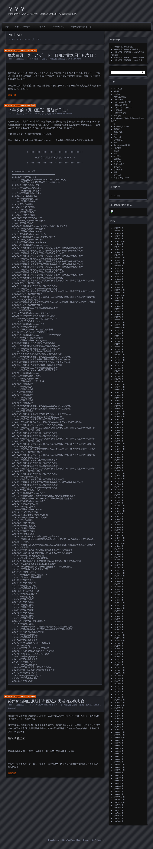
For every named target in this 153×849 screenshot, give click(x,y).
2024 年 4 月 (119, 279)
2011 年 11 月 (119, 670)
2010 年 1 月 (119, 730)
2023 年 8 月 (119, 301)
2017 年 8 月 (119, 484)
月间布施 (117, 148)
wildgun (17, 50)
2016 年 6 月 (119, 522)
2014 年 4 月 (119, 592)
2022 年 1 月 (119, 352)
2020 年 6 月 (119, 395)
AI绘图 (116, 91)
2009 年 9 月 (119, 740)
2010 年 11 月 (119, 703)
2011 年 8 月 (119, 678)
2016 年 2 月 (119, 533)
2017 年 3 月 (119, 498)
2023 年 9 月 (119, 298)
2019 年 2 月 (119, 438)
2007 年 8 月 (119, 808)
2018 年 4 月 (119, 463)
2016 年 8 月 (119, 517)
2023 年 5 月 (119, 309)
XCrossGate (46, 705)
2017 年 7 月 (119, 487)
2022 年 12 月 (119, 322)
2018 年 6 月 (119, 457)
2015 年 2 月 (119, 565)
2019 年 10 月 (119, 417)
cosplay (117, 94)
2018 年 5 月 (119, 460)
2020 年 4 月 (119, 401)
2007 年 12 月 (119, 797)
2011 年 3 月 (119, 692)
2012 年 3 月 (119, 659)
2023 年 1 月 (119, 320)
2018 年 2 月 (119, 468)
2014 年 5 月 (119, 589)
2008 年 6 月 (119, 781)
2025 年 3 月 (119, 250)
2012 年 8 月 (119, 646)
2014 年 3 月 (119, 595)
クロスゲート (37, 59)
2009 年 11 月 (119, 735)
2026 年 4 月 (119, 236)
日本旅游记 (118, 140)
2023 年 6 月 (119, 306)
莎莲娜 (74, 705)
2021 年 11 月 (119, 357)
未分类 (116, 151)
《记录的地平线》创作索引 (81, 26)
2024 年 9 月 (119, 266)
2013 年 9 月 (119, 611)
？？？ (17, 8)
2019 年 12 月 (119, 411)
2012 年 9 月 (119, 643)
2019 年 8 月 (119, 422)
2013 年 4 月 (119, 624)
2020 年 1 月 (119, 409)
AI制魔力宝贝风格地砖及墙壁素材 (127, 49)
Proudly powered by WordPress (61, 840)
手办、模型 (118, 132)
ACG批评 (117, 196)
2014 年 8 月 (119, 581)
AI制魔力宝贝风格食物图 (123, 47)
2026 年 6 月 (119, 233)
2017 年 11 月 (119, 476)
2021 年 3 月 (119, 376)
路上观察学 (118, 170)
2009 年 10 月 (119, 738)
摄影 (115, 134)
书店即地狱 (118, 110)
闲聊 (115, 172)
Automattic (99, 840)
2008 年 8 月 (119, 775)
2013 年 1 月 (119, 632)
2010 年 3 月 (119, 724)
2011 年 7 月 (119, 681)
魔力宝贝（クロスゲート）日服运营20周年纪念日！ (52, 55)
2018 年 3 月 (119, 465)
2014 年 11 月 (119, 573)
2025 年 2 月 (119, 252)
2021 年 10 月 (119, 360)
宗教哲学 (117, 129)
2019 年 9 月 (119, 419)
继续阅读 (12, 95)
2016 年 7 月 (119, 519)
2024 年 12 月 (119, 258)
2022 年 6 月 (119, 339)
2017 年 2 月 (119, 500)
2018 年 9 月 (119, 452)
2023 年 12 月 (119, 290)
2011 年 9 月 (119, 676)
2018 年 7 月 (119, 454)
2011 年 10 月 (119, 673)
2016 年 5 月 (119, 525)
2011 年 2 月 (119, 694)
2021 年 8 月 (119, 363)
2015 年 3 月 (119, 562)
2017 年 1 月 (119, 503)
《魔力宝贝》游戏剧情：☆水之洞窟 (128, 60)
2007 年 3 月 (119, 821)
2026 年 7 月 (119, 231)
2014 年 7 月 (119, 584)
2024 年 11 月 (119, 260)
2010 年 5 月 (119, 719)
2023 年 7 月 (119, 303)
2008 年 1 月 (119, 794)
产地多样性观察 (120, 113)
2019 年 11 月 (119, 414)
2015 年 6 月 (119, 554)
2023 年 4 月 (119, 312)
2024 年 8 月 (119, 268)
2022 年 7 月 (119, 336)
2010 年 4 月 (119, 721)
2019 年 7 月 (119, 425)
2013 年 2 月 (119, 630)
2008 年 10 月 (119, 770)
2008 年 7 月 (119, 778)
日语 (115, 143)
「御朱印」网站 (58, 26)
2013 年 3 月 (119, 627)
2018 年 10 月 (119, 449)
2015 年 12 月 (119, 538)
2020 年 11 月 (119, 387)
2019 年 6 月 (119, 428)
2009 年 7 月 (119, 746)
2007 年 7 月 (119, 810)
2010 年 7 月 (119, 713)
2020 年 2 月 (119, 406)
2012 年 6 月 (119, 651)
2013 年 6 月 (119, 619)
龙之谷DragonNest (121, 178)
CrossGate (36, 114)
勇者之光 (117, 116)
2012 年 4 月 (119, 657)
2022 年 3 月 (119, 347)
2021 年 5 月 (119, 371)
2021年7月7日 (29, 105)
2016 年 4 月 (119, 527)
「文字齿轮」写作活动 (122, 108)
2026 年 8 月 (119, 228)
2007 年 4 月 (119, 819)
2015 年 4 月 (119, 560)
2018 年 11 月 (119, 446)
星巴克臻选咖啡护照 (122, 145)
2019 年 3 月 (119, 436)
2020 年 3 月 (119, 403)
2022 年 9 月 (119, 330)
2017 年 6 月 (119, 490)
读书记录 (117, 167)
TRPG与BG (118, 99)
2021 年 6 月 (119, 368)
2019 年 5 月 (119, 430)
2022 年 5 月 (119, 341)
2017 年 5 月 (119, 492)
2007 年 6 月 (119, 813)
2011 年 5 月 (119, 686)
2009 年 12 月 (119, 732)
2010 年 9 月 (119, 708)
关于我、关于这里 (22, 26)
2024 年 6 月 (119, 274)
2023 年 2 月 (119, 317)
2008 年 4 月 (119, 786)
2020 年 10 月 (119, 390)
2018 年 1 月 (119, 471)
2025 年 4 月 (119, 247)
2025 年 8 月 (119, 244)
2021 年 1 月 (119, 382)
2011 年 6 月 (119, 684)
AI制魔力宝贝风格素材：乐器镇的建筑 (129, 57)
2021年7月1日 (29, 696)
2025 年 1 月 (119, 255)
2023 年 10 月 (119, 295)
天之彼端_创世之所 (121, 126)
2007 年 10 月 (119, 802)
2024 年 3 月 (119, 282)
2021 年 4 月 (119, 374)
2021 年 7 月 (119, 365)
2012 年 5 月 (119, 654)
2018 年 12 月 (119, 444)
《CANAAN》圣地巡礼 (123, 102)
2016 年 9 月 (119, 514)
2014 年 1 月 (119, 600)
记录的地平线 (119, 164)
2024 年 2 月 (119, 285)
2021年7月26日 (29, 50)
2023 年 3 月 (119, 314)
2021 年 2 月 (119, 379)
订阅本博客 (40, 26)
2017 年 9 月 (119, 481)
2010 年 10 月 (119, 705)
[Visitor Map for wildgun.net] (112, 212)
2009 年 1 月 (119, 762)
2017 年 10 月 (119, 479)
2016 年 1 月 (119, 535)
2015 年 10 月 (119, 543)
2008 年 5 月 (119, 783)
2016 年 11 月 (119, 508)
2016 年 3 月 (119, 530)
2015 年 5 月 (119, 557)
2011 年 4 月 (119, 689)
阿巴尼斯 (81, 705)
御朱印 (46, 59)
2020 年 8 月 (119, 392)
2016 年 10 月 (119, 511)
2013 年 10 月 (119, 608)
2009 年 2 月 (119, 759)
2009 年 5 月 (119, 751)
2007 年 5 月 (119, 816)
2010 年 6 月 (119, 716)
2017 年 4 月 (119, 495)
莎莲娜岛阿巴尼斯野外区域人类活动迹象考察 (46, 701)
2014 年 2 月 (119, 597)
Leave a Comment (73, 59)
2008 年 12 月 (119, 765)
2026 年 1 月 (119, 239)
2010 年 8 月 (119, 711)
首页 (7, 26)
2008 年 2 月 (119, 792)
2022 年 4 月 (119, 344)
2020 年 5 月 (119, 398)
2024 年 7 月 (119, 271)
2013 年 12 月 (119, 603)
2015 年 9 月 (119, 546)
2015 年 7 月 (119, 552)
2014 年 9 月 (119, 579)
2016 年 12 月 (119, 506)
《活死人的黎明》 (121, 105)
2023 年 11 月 (119, 293)
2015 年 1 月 (119, 568)
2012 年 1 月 (119, 665)
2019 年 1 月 (119, 441)
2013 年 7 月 (119, 616)
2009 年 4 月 (119, 754)
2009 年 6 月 (119, 748)
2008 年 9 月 (119, 773)
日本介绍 (117, 137)
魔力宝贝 (20, 59)
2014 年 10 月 (119, 576)
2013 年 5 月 (119, 622)
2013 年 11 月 (119, 606)
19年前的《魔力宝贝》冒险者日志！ (39, 110)
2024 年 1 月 (119, 287)
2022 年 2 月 (119, 349)
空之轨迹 (117, 159)
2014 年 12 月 (119, 570)
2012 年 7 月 (119, 649)
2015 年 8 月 (119, 549)
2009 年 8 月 (119, 743)
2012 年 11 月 (119, 638)
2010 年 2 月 (119, 727)
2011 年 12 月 (119, 668)
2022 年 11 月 (119, 325)
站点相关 (117, 161)
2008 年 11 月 (119, 767)
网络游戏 (53, 59)
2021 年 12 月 (119, 355)
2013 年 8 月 (119, 614)
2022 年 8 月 (119, 333)
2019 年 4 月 (119, 433)
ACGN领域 (118, 89)
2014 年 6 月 (119, 587)
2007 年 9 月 (119, 805)
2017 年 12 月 (119, 473)
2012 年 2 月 (119, 662)
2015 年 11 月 (119, 541)
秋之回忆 (117, 156)
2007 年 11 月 (119, 800)
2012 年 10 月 (119, 641)
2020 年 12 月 (119, 384)
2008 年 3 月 (119, 789)
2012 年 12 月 (119, 635)
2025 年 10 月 (119, 241)
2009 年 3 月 (119, 757)
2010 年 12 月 (119, 700)
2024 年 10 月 (119, 263)
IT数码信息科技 (120, 97)
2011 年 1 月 (119, 697)
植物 (115, 153)
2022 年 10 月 (119, 328)
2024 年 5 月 (119, 277)
